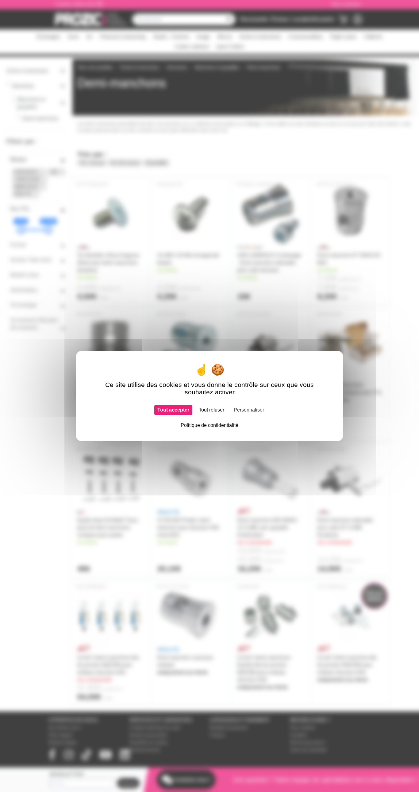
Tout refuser (211, 409)
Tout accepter (173, 409)
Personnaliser (249, 409)
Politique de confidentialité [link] (209, 425)
